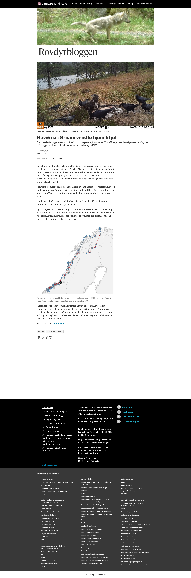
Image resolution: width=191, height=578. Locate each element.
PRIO (123, 482)
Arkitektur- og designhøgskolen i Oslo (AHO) (57, 482)
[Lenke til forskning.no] (51, 2)
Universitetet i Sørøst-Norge (131, 549)
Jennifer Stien (58, 323)
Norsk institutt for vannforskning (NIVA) (95, 560)
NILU (43, 566)
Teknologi (111, 4)
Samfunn (99, 4)
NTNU (83, 493)
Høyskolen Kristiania (48, 534)
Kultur (74, 4)
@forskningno (128, 407)
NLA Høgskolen (86, 479)
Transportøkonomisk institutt (132, 527)
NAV (42, 555)
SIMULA (124, 494)
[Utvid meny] (38, 11)
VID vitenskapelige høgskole (131, 562)
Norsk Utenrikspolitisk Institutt (92, 554)
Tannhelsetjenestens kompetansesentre (135, 524)
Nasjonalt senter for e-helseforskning (94, 508)
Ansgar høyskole (47, 479)
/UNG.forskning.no (130, 417)
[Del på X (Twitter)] (42, 336)
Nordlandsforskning (88, 526)
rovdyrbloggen (54, 332)
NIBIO (43, 558)
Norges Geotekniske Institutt (91, 529)
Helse (82, 4)
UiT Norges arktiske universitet (132, 530)
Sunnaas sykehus (127, 518)
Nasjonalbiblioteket (88, 496)
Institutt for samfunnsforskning (52, 537)
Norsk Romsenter (87, 551)
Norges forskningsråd (89, 535)
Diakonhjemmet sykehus (50, 488)
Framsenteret (46, 509)
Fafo (42, 497)
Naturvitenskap (125, 4)
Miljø (89, 4)
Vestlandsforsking (127, 555)
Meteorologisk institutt (49, 551)
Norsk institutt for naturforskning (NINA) (96, 557)
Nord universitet (87, 523)
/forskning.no (128, 412)
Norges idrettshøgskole (89, 541)
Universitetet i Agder (128, 534)
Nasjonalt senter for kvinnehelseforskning (96, 511)
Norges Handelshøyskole (90, 532)
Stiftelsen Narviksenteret (130, 515)
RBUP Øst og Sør (127, 485)
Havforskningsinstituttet (50, 518)
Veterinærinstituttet (128, 558)
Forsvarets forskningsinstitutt (51, 505)
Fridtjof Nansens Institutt (50, 512)
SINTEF (124, 497)
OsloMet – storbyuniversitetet (91, 563)
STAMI (123, 509)
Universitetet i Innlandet (129, 540)
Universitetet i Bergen (129, 537)
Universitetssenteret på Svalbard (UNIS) (135, 552)
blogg (41, 332)
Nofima (83, 520)
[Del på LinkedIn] (46, 336)
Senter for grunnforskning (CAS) (133, 500)
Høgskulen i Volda (47, 527)
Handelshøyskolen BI (48, 515)
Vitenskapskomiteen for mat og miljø (134, 565)
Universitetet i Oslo (128, 543)
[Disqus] (95, 367)
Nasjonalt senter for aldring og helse (94, 505)
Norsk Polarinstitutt (88, 544)
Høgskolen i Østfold (48, 524)
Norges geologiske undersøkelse (92, 538)
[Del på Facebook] (38, 336)
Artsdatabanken (46, 485)
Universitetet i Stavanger (130, 546)
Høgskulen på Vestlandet (50, 530)
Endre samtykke (49, 465)
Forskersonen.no (144, 4)
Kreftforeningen (47, 543)
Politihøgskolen (127, 479)
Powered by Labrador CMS (95, 575)
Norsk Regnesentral (88, 548)
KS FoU (43, 540)
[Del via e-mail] (50, 336)
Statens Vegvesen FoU (129, 512)
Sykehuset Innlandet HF (129, 521)
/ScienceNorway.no (130, 421)
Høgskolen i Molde (47, 521)
